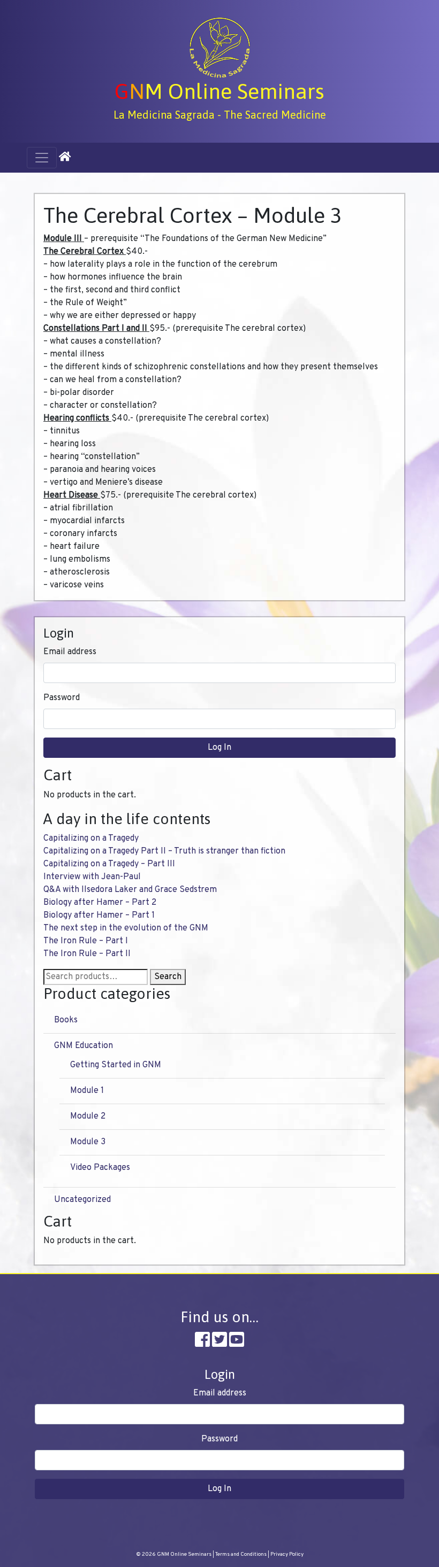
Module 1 (87, 1090)
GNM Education (83, 1046)
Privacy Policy (287, 1554)
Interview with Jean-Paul (92, 877)
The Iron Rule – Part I (85, 941)
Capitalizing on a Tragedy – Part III (109, 864)
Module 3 (87, 1142)
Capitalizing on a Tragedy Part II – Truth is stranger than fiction (164, 851)
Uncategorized (82, 1199)
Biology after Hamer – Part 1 (99, 915)
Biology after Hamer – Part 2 (99, 902)
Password (61, 698)
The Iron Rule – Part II (87, 954)
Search (167, 977)
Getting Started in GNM (115, 1065)
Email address (69, 652)
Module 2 (87, 1116)
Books (66, 1020)
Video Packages (100, 1167)
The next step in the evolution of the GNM (125, 928)
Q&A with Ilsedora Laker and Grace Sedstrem (130, 890)
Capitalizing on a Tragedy (91, 838)
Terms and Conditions (241, 1554)
